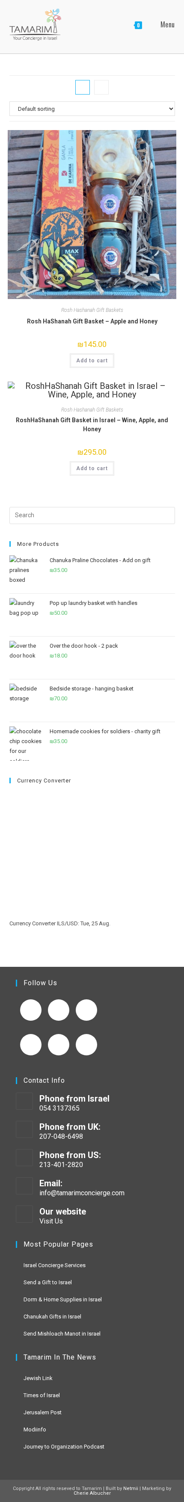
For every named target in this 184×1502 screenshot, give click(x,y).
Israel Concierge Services (55, 1265)
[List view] (101, 87)
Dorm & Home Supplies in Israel (63, 1299)
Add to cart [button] (92, 361)
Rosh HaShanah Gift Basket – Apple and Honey (92, 321)
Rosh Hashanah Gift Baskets (92, 310)
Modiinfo (35, 1429)
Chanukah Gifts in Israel (52, 1316)
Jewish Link (38, 1378)
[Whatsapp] (86, 1044)
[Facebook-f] (31, 1010)
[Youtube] (58, 1010)
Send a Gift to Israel (48, 1282)
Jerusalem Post (43, 1412)
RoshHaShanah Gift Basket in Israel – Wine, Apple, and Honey (92, 425)
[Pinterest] (58, 1044)
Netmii (130, 1488)
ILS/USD (67, 923)
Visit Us (51, 1221)
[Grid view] (82, 87)
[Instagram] (86, 1010)
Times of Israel (42, 1395)
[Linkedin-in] (31, 1044)
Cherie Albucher (92, 1493)
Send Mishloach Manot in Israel (62, 1333)
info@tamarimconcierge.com (82, 1193)
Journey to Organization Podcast (64, 1446)
